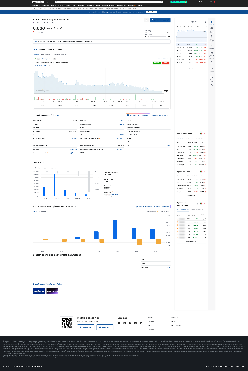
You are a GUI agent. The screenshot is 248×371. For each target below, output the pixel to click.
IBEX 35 (179, 53)
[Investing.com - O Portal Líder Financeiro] (39, 2)
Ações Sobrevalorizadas (129, 8)
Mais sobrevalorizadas (197, 209)
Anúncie (173, 321)
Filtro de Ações (121, 5)
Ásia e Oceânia (99, 8)
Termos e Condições (211, 366)
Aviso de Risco (240, 366)
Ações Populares (183, 172)
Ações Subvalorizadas (115, 8)
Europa (82, 8)
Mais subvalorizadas (183, 209)
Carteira (150, 325)
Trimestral (42, 211)
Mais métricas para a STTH (161, 115)
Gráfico (42, 49)
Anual (35, 211)
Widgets (151, 329)
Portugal (52, 8)
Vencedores (189, 138)
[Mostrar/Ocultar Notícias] (54, 59)
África (106, 8)
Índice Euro (180, 62)
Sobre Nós (174, 317)
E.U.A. (168, 267)
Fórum (59, 49)
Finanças (51, 49)
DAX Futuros (180, 47)
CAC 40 (179, 50)
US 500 (179, 56)
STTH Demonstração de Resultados (53, 206)
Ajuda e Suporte (176, 325)
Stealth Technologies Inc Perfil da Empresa (57, 254)
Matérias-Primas (194, 22)
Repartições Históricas (60, 54)
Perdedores (199, 138)
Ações (35, 8)
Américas (76, 8)
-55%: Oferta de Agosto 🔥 (179, 2)
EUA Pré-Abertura (67, 8)
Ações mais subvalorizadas (183, 204)
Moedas (179, 22)
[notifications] (211, 2)
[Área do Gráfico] (38, 59)
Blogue (150, 317)
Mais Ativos (180, 138)
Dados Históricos (46, 54)
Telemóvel (151, 321)
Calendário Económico (108, 5)
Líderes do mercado (184, 133)
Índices (186, 22)
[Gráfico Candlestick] (35, 59)
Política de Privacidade (226, 366)
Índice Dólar (180, 59)
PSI (178, 44)
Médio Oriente (89, 8)
